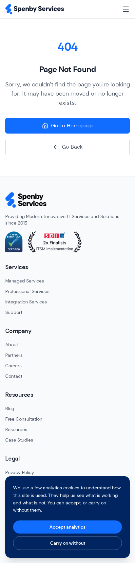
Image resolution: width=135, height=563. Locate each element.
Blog (9, 408)
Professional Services (27, 291)
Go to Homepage (72, 125)
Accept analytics (67, 527)
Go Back (72, 146)
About (11, 345)
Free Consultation (23, 419)
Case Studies (19, 440)
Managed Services (24, 281)
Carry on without (67, 543)
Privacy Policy (19, 472)
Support (13, 312)
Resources (16, 429)
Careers (13, 366)
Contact (13, 376)
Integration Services (26, 302)
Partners (14, 355)
